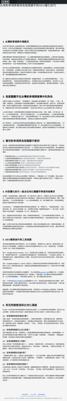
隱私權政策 (25, 394)
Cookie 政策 (33, 394)
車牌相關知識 (41, 394)
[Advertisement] (33, 22)
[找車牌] (8, 2)
